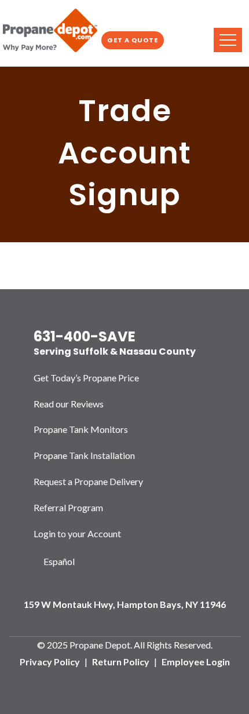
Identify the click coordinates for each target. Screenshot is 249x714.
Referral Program (68, 507)
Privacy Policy (50, 661)
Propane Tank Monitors (81, 429)
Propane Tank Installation (84, 455)
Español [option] (59, 561)
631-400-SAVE (85, 336)
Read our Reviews (69, 403)
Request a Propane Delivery (88, 481)
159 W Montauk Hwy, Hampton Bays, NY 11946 (125, 604)
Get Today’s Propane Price (86, 377)
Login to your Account (77, 533)
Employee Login (196, 661)
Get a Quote (132, 40)
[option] (59, 562)
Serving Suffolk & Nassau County (115, 351)
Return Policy (120, 661)
